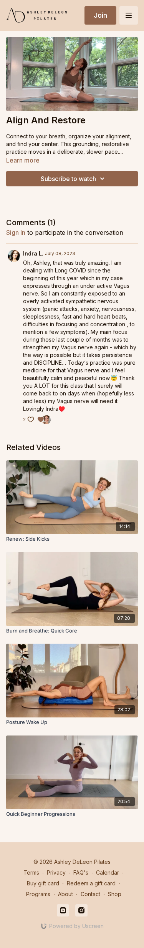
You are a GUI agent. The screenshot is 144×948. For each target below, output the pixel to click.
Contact (90, 894)
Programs (38, 894)
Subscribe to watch (68, 179)
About (65, 894)
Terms (31, 872)
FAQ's (80, 872)
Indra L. (33, 253)
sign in (15, 232)
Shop (114, 894)
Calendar (107, 872)
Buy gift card (43, 883)
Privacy (56, 872)
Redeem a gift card (91, 883)
